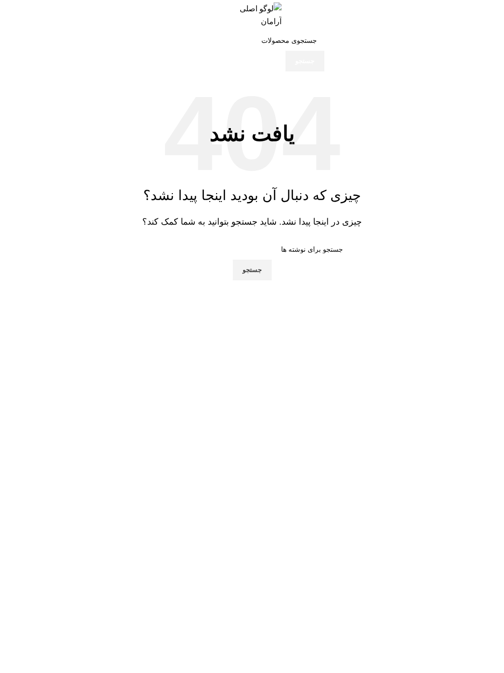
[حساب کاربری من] (17, 15)
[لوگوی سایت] (252, 14)
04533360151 (204, 489)
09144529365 (200, 524)
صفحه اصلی (354, 456)
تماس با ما (357, 473)
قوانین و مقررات (347, 490)
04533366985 (222, 502)
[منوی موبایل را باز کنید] (486, 15)
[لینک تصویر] (439, 419)
